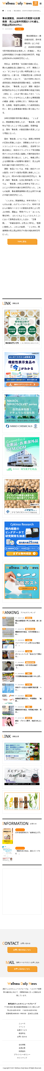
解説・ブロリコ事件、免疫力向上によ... (28, 722)
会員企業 (22, 1048)
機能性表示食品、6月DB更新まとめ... (27, 633)
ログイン (35, 5)
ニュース (22, 1023)
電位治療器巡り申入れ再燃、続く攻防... (28, 622)
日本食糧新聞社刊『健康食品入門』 (28, 832)
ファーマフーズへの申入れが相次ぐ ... (27, 644)
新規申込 (22, 1033)
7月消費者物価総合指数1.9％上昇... (28, 676)
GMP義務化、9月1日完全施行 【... (27, 666)
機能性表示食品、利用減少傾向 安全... (28, 710)
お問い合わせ (22, 1036)
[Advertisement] (22, 270)
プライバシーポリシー (22, 1054)
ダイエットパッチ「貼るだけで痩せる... (28, 655)
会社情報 (22, 1044)
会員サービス (22, 1030)
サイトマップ (22, 1058)
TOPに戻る (22, 241)
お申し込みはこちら (22, 969)
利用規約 (22, 1051)
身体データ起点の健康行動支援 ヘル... (28, 688)
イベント (22, 1027)
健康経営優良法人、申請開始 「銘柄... (28, 699)
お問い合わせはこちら (22, 949)
